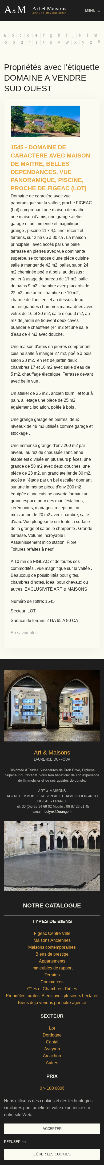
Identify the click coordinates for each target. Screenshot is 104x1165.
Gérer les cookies (52, 1154)
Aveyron (52, 1049)
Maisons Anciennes (52, 940)
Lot (52, 1028)
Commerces (52, 982)
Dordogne (52, 1035)
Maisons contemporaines (52, 947)
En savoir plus (24, 633)
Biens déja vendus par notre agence (52, 1002)
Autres (52, 1062)
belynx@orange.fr (58, 812)
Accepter (52, 1129)
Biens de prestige (52, 954)
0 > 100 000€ (52, 1088)
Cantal (52, 1042)
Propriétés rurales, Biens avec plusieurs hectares (52, 995)
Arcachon (52, 1056)
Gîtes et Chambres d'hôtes (52, 988)
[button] (92, 10)
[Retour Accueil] (44, 10)
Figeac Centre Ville (52, 933)
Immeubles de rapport (52, 968)
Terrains (52, 975)
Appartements (52, 961)
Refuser (12, 1142)
